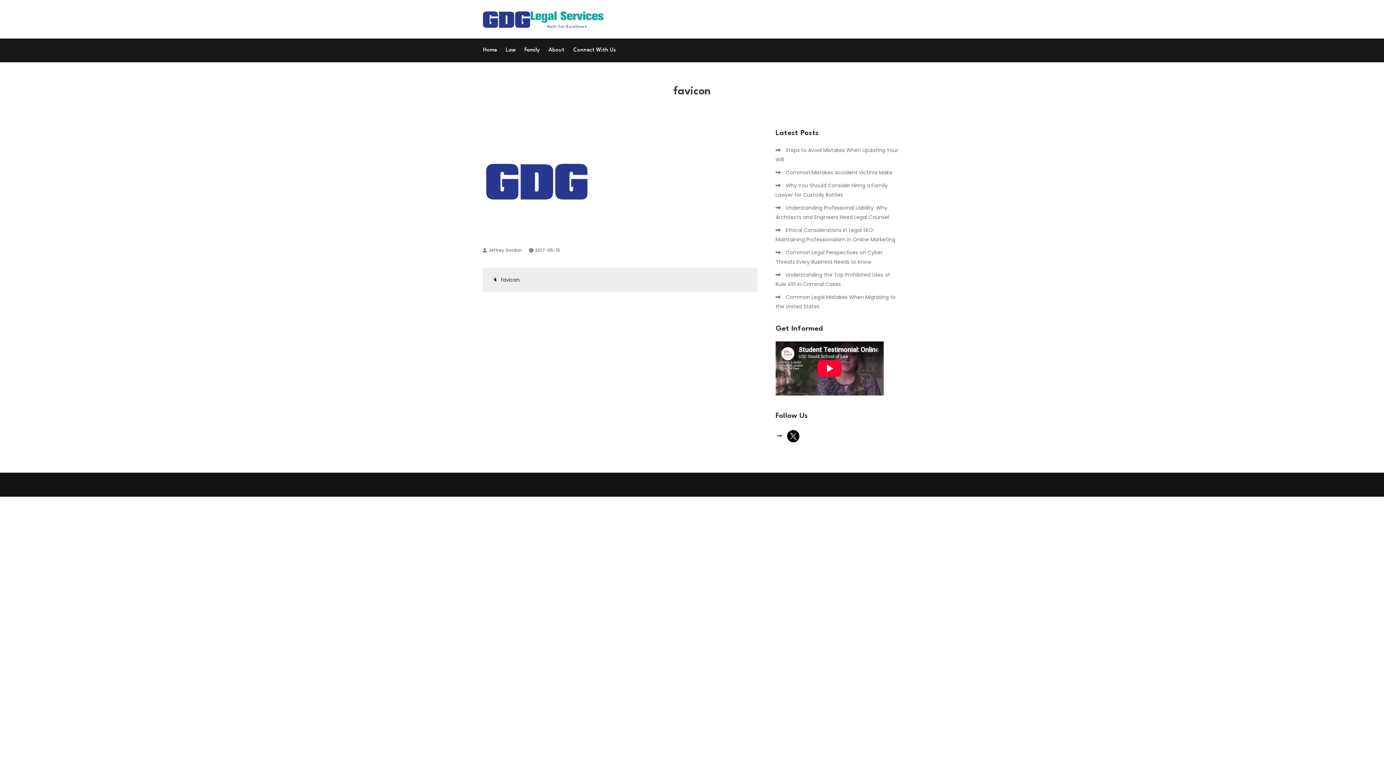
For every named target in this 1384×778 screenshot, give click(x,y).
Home (490, 50)
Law (511, 50)
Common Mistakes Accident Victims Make (839, 172)
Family (532, 50)
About (556, 50)
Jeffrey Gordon (505, 250)
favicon (510, 279)
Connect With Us (594, 50)
